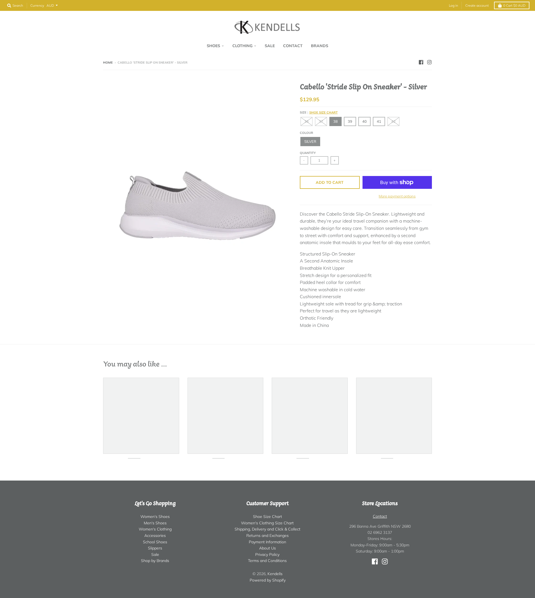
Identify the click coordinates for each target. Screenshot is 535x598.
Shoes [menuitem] (213, 45)
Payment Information (267, 541)
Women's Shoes (155, 516)
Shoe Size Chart (323, 112)
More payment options (397, 196)
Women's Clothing (155, 529)
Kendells (275, 573)
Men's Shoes (155, 522)
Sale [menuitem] (270, 45)
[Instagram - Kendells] (429, 62)
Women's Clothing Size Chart (267, 522)
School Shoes (155, 541)
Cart (514, 5)
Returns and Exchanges (267, 535)
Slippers (155, 548)
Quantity (308, 153)
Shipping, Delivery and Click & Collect (267, 529)
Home (108, 62)
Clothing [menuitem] (242, 45)
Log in (453, 5)
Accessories (155, 535)
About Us (267, 548)
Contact (380, 516)
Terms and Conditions (267, 560)
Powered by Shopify (268, 580)
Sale (155, 554)
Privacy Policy (267, 554)
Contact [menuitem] (293, 45)
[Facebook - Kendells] (421, 62)
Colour (306, 133)
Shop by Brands (155, 560)
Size (319, 112)
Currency (37, 5)
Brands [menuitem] (319, 45)
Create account (477, 5)
